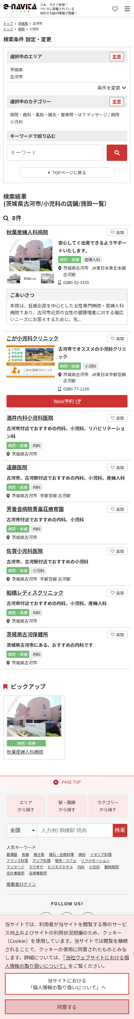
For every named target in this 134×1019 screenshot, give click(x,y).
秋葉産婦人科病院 (27, 232)
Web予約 (64, 401)
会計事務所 (15, 872)
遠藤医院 (17, 467)
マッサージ (15, 866)
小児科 (94, 866)
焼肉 (82, 854)
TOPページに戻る (69, 172)
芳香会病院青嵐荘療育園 (35, 508)
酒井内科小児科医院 (30, 417)
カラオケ (36, 866)
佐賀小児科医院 (25, 550)
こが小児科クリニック (33, 338)
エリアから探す (26, 806)
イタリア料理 (101, 854)
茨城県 (23, 23)
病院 (21, 28)
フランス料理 (17, 860)
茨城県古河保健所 (27, 634)
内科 (81, 866)
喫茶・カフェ (65, 860)
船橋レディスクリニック (35, 592)
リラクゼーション (95, 860)
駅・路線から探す (67, 806)
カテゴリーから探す (108, 806)
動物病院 (111, 866)
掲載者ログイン (21, 884)
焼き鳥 (39, 854)
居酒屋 (12, 854)
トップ (8, 23)
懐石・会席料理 (61, 854)
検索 (120, 830)
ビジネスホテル (60, 866)
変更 (117, 56)
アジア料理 (41, 860)
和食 (25, 854)
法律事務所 (38, 872)
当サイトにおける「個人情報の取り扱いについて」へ (67, 984)
